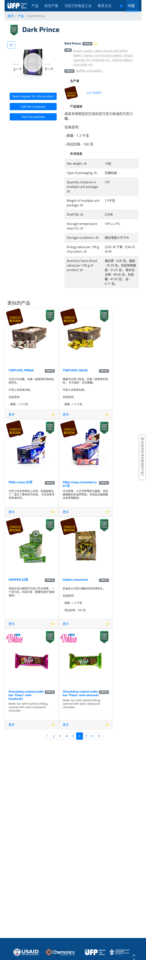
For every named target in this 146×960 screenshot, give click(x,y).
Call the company (33, 106)
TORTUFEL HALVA (75, 370)
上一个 (17, 69)
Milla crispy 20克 (21, 482)
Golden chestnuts (75, 579)
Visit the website (33, 117)
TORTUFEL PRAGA (21, 370)
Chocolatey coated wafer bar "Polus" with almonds (81, 693)
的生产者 (51, 6)
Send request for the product (33, 96)
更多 (12, 414)
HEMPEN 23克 (18, 579)
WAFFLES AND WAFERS (89, 71)
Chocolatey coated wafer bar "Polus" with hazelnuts (26, 695)
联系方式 (104, 6)
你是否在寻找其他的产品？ (142, 459)
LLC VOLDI (94, 93)
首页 (11, 16)
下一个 (48, 69)
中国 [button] (131, 6)
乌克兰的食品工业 (78, 6)
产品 (35, 6)
